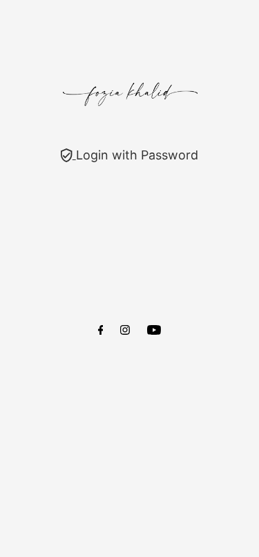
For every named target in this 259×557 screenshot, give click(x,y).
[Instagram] (125, 330)
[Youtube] (154, 330)
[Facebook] (101, 330)
